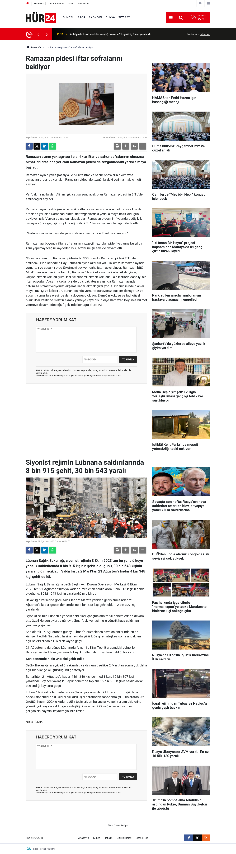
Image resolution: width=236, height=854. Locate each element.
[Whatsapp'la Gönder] (52, 146)
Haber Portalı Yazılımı (43, 848)
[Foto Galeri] (208, 3)
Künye (96, 838)
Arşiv (70, 3)
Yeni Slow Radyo (118, 825)
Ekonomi (95, 17)
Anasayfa (35, 47)
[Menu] (171, 17)
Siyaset (124, 17)
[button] (125, 146)
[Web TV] (200, 3)
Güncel (68, 17)
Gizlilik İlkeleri (124, 838)
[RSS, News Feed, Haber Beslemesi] (206, 837)
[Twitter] (37, 146)
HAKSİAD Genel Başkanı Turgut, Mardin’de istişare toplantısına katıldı (111, 34)
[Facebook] (29, 146)
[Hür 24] (41, 17)
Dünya (110, 17)
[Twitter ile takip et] (197, 837)
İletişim (108, 838)
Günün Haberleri (56, 3)
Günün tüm (198, 34)
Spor (81, 17)
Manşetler (39, 3)
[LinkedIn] (44, 146)
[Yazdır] (117, 146)
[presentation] (38, 34)
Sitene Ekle (83, 3)
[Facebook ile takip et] (188, 837)
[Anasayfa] (28, 3)
